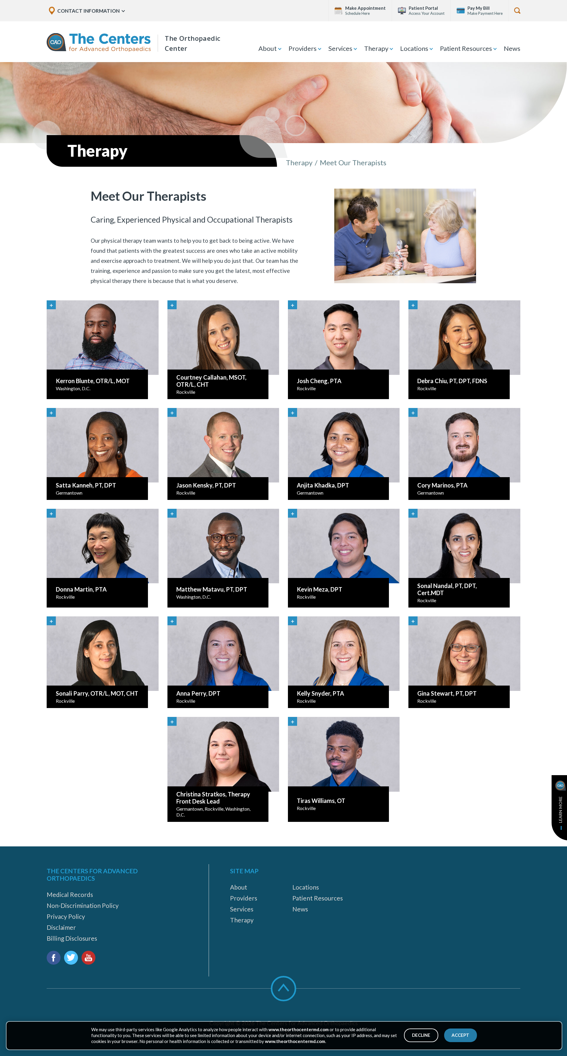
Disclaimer (61, 927)
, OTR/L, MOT (93, 380)
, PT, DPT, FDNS (452, 380)
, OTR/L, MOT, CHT (97, 693)
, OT (321, 800)
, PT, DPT (86, 485)
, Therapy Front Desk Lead (213, 798)
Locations (414, 48)
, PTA (319, 380)
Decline (421, 1035)
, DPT (323, 485)
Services (340, 48)
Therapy (376, 48)
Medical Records (70, 894)
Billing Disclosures (72, 938)
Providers (303, 48)
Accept (460, 1035)
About (267, 48)
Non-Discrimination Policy (83, 905)
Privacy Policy (66, 916)
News (512, 48)
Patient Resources (466, 48)
